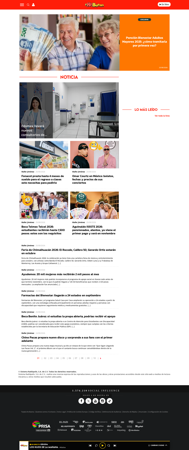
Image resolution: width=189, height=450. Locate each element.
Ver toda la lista (162, 115)
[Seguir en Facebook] (81, 401)
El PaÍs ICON (100, 429)
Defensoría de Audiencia (112, 412)
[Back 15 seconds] (96, 445)
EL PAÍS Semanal (119, 426)
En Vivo (165, 4)
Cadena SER (114, 422)
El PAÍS (65, 422)
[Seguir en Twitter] (89, 401)
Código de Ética (95, 412)
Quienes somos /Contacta (46, 412)
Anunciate (143, 412)
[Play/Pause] (103, 445)
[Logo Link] (94, 4)
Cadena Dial (110, 426)
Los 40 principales (77, 422)
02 (45, 358)
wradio (90, 426)
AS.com (122, 422)
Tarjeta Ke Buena (27, 412)
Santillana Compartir (103, 422)
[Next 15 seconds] (109, 445)
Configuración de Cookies (158, 412)
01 (38, 358)
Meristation (134, 429)
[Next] (115, 445)
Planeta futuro (128, 426)
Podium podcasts (89, 429)
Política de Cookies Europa (77, 412)
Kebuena (138, 426)
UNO (82, 426)
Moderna (76, 429)
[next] (100, 358)
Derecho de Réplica (130, 412)
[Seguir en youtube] (96, 401)
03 (51, 358)
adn (131, 422)
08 (82, 358)
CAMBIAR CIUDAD (157, 445)
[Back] (90, 445)
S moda (110, 429)
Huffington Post (68, 426)
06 (70, 358)
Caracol (140, 422)
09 (88, 358)
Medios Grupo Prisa (42, 430)
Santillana (89, 422)
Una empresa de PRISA (42, 424)
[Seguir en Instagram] (103, 401)
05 (63, 358)
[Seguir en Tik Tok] (110, 401)
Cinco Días (100, 426)
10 (94, 358)
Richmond (63, 429)
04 (57, 358)
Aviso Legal (61, 412)
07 (76, 358)
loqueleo (122, 429)
